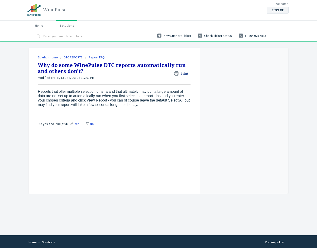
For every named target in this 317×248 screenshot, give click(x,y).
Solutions (67, 25)
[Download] (150, 63)
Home (39, 25)
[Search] (38, 36)
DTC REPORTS (73, 57)
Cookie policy (274, 242)
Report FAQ (97, 57)
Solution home (48, 57)
